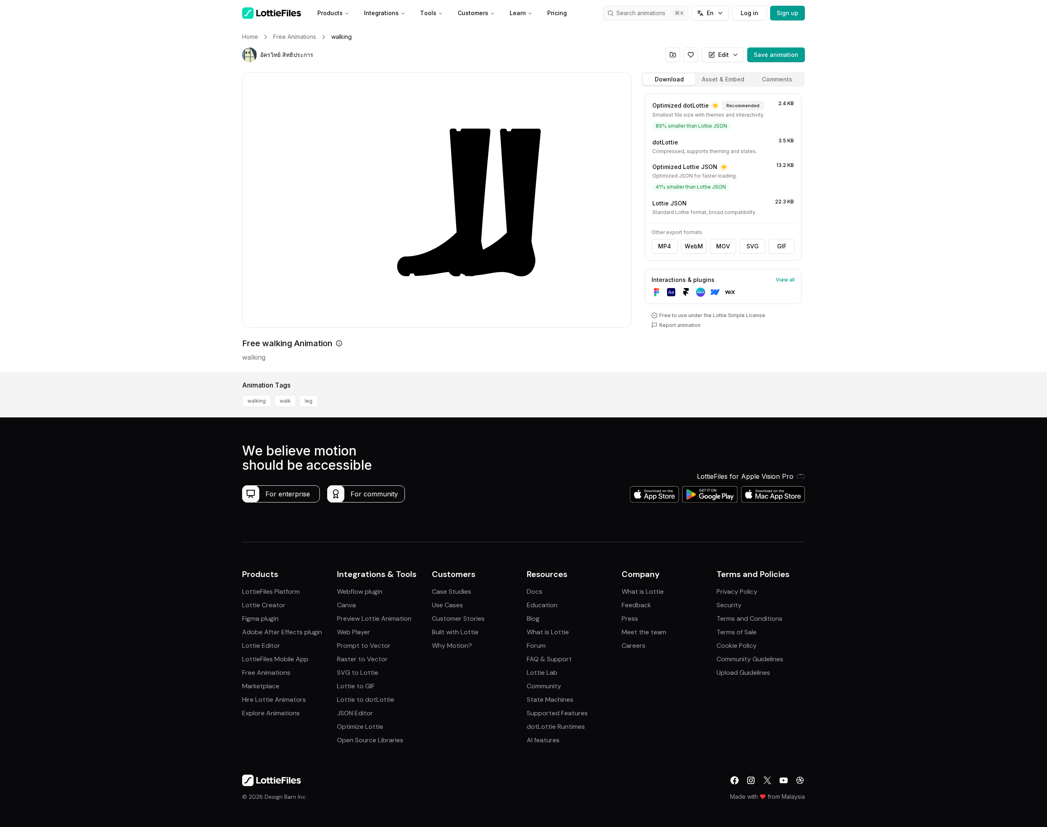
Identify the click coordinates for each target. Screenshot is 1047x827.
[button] (249, 54)
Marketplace (260, 686)
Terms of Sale (737, 632)
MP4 (664, 246)
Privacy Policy (737, 591)
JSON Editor (355, 713)
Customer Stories (458, 618)
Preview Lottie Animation (374, 618)
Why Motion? (452, 645)
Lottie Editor (261, 645)
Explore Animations (271, 713)
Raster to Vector (362, 659)
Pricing (557, 12)
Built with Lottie (455, 632)
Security (729, 605)
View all (785, 280)
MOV (723, 246)
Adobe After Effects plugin (282, 632)
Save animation (776, 54)
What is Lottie (548, 632)
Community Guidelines (750, 659)
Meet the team (644, 632)
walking (256, 401)
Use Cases (447, 605)
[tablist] (723, 79)
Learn (518, 12)
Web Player (353, 632)
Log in (749, 12)
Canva (346, 605)
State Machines (550, 699)
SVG (752, 246)
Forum (536, 645)
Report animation (680, 325)
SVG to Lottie (357, 672)
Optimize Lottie (360, 726)
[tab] (669, 79)
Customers (473, 12)
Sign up (787, 12)
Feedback (636, 605)
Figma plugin (260, 618)
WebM (694, 246)
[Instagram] (751, 780)
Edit (723, 54)
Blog (533, 618)
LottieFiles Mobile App (275, 659)
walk (285, 401)
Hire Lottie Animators (274, 699)
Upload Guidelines (743, 672)
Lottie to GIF (356, 686)
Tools (428, 12)
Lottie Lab (542, 672)
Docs (534, 591)
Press (630, 618)
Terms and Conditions (749, 618)
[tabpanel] (723, 231)
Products (330, 12)
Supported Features (557, 713)
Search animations (640, 12)
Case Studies (451, 591)
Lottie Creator (263, 605)
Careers (633, 645)
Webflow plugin (359, 591)
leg (308, 401)
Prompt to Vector (364, 645)
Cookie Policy (737, 645)
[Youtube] (784, 780)
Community (544, 686)
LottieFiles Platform (271, 591)
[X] (767, 780)
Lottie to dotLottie (365, 699)
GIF (781, 246)
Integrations (381, 12)
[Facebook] (734, 780)
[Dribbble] (800, 780)
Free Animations (266, 672)
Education (542, 605)
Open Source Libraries (370, 740)
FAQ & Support (549, 659)
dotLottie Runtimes (556, 726)
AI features (543, 740)
